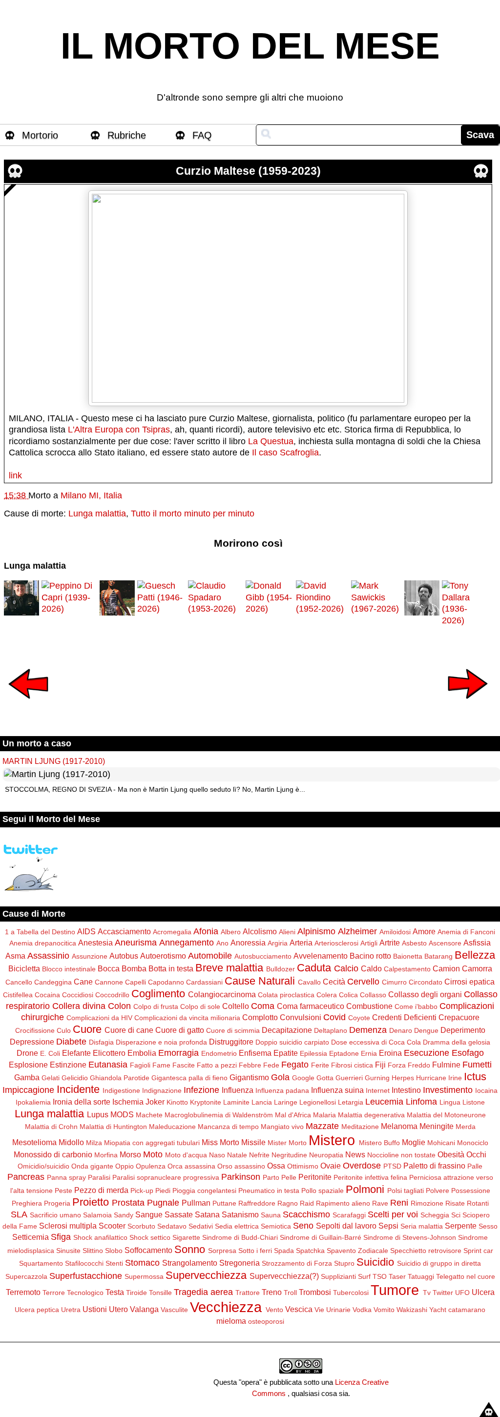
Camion (446, 968)
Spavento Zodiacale (357, 1250)
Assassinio (48, 956)
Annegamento (186, 942)
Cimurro (394, 982)
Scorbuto (141, 1226)
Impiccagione (28, 1090)
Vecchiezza (226, 1307)
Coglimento (158, 993)
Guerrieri (349, 1078)
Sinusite (68, 1250)
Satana (207, 1214)
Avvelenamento (320, 955)
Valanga (144, 1309)
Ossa (276, 1165)
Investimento (448, 1090)
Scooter (112, 1225)
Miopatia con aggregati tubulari (152, 1143)
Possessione (470, 1190)
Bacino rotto (370, 955)
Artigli (368, 943)
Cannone (109, 982)
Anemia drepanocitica (42, 943)
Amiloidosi (395, 932)
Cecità (334, 981)
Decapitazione (287, 1030)
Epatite (285, 1052)
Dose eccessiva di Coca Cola (376, 1042)
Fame (161, 1065)
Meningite (436, 1126)
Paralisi (99, 1177)
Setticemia (30, 1236)
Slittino (93, 1250)
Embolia (141, 1052)
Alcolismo (260, 931)
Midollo (71, 1142)
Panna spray (66, 1177)
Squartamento (41, 1263)
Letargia (350, 1102)
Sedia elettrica (237, 1226)
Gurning (377, 1078)
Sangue (149, 1214)
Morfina (106, 1155)
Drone (27, 1052)
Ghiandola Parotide (119, 1078)
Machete (149, 1115)
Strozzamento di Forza (297, 1263)
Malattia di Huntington (113, 1126)
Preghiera (27, 1203)
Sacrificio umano (55, 1215)
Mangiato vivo (282, 1126)
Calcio (346, 968)
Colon (119, 1006)
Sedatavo (172, 1226)
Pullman (196, 1202)
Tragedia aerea (203, 1292)
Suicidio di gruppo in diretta (439, 1263)
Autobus (123, 955)
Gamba (27, 1077)
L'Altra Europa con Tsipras (119, 429)
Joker (155, 1101)
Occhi (476, 1154)
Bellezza (475, 955)
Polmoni (365, 1189)
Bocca (109, 968)
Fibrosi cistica (352, 1065)
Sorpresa (222, 1250)
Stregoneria (239, 1262)
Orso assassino (241, 1166)
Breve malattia (229, 968)
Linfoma (421, 1102)
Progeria (57, 1203)
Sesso (488, 1226)
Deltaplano (330, 1030)
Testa (114, 1292)
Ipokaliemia (33, 1102)
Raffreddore (256, 1203)
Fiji (380, 1064)
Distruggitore (231, 1041)
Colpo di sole (200, 1006)
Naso (217, 1155)
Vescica (298, 1309)
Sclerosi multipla (68, 1225)
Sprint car (478, 1250)
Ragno (287, 1203)
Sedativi (200, 1226)
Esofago (468, 1053)
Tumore (395, 1290)
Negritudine (289, 1155)
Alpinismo (316, 931)
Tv (427, 1292)
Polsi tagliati (405, 1190)
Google (303, 1078)
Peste (63, 1190)
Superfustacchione (85, 1276)
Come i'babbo (416, 1006)
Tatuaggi (421, 1276)
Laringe (285, 1102)
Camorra (477, 968)
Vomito (384, 1310)
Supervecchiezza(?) (284, 1276)
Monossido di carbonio (53, 1154)
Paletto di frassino (434, 1165)
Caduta (314, 968)
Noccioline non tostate (401, 1155)
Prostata (128, 1203)
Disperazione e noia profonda (161, 1042)
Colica (348, 995)
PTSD (392, 1166)
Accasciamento (124, 931)
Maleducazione (172, 1126)
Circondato (425, 982)
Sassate (179, 1214)
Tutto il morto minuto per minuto (192, 513)
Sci (455, 1215)
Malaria (324, 1115)
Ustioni (95, 1309)
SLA (19, 1214)
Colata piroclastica (286, 995)
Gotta (324, 1078)
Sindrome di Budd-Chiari (240, 1237)
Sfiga (61, 1237)
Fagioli (140, 1065)
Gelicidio (75, 1078)
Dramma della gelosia (456, 1042)
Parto (271, 1177)
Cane (83, 981)
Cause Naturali (260, 981)
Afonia (205, 931)
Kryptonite (205, 1102)
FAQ (202, 135)
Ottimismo (302, 1166)
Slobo (114, 1250)
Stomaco (142, 1263)
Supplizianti (338, 1276)
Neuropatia (326, 1155)
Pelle (288, 1177)
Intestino (406, 1090)
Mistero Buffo (379, 1143)
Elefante (76, 1052)
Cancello (18, 982)
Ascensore (445, 943)
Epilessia (313, 1053)
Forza (397, 1065)
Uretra (71, 1310)
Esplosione (28, 1064)
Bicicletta (24, 968)
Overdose (362, 1166)
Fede (271, 1065)
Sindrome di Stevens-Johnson (409, 1237)
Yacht (437, 1310)
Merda (466, 1126)
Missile (253, 1142)
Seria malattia (421, 1226)
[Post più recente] (28, 705)
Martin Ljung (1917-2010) (53, 761)
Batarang (438, 956)
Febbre (250, 1065)
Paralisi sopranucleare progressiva (165, 1177)
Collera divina (78, 1006)
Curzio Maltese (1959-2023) (248, 171)
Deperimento (462, 1030)
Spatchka (310, 1250)
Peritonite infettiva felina (370, 1177)
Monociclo (472, 1143)
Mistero (332, 1140)
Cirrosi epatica (469, 981)
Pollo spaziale (322, 1190)
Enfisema (255, 1052)
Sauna (271, 1215)
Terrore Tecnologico (73, 1292)
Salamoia (97, 1215)
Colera (326, 995)
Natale (237, 1155)
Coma (262, 1006)
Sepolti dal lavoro (346, 1225)
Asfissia (477, 942)
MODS (122, 1114)
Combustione (369, 1006)
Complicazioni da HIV (99, 1018)
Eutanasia (107, 1064)
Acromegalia (172, 932)
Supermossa (144, 1276)
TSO (380, 1276)
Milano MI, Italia (91, 495)
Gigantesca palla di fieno (189, 1078)
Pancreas (25, 1177)
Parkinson (240, 1177)
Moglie (413, 1142)
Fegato (295, 1064)
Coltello (235, 1006)
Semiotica (276, 1226)
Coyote (359, 1018)
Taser (397, 1276)
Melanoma (399, 1126)
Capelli (135, 982)
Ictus (475, 1076)
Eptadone (344, 1053)
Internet (378, 1090)
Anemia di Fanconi (466, 932)
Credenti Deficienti (404, 1017)
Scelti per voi (393, 1214)
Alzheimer (357, 931)
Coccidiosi (77, 995)
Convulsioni (300, 1017)
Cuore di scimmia (233, 1030)
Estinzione (68, 1064)
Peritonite (315, 1176)
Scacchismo (306, 1214)
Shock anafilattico (100, 1237)
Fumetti (477, 1064)
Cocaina (47, 995)
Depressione (32, 1041)
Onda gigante (92, 1166)
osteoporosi (266, 1321)
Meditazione (360, 1126)
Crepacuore (458, 1017)
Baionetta (407, 956)
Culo (64, 1030)
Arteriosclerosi (336, 943)
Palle (474, 1166)
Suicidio (375, 1262)
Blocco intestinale (69, 969)
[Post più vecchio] (467, 705)
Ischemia (128, 1101)
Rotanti (478, 1203)
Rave (380, 1203)
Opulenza (151, 1166)
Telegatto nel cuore (465, 1276)
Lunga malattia (97, 513)
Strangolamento (189, 1262)
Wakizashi (411, 1310)
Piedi (162, 1190)
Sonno (189, 1249)
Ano (222, 943)
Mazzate (322, 1126)
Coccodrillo (112, 995)
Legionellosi (317, 1102)
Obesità (451, 1154)
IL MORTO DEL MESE (250, 45)
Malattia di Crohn (51, 1126)
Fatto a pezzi (217, 1065)
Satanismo (240, 1214)
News (355, 1154)
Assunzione (89, 956)
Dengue (426, 1030)
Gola (280, 1077)
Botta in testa (170, 968)
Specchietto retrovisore (425, 1250)
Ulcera (483, 1292)
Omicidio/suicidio (43, 1166)
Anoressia (248, 942)
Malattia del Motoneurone (446, 1115)
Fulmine (446, 1064)
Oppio (124, 1166)
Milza (94, 1143)
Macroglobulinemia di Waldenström (219, 1115)
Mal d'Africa (293, 1115)
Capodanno (166, 982)
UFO (462, 1292)
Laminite (236, 1102)
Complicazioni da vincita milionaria (187, 1018)
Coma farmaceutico (310, 1006)
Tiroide (136, 1292)
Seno (303, 1226)
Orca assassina (191, 1166)
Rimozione (427, 1203)
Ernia (369, 1053)
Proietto (90, 1202)
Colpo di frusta (155, 1006)
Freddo (419, 1065)
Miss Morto (220, 1142)
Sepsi (388, 1225)
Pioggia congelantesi (204, 1190)
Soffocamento (148, 1250)
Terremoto (23, 1292)
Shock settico (149, 1237)
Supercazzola (26, 1276)
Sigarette (186, 1237)
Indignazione (162, 1090)
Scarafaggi (349, 1215)
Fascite (183, 1065)
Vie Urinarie (332, 1310)
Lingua (449, 1102)
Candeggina (53, 982)
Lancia (261, 1102)
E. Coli (50, 1053)
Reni (399, 1203)
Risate (455, 1203)
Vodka (362, 1310)
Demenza (368, 1030)
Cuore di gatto (179, 1030)
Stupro (344, 1263)
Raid (307, 1203)
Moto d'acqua (186, 1155)
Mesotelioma (34, 1142)
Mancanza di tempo (228, 1126)
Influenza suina (337, 1090)
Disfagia (101, 1042)
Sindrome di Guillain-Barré (320, 1237)
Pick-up (141, 1190)
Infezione (201, 1090)
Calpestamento (407, 969)
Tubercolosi (351, 1292)
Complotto (260, 1017)
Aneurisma (136, 942)
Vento (274, 1310)
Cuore (87, 1029)
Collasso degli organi (425, 994)
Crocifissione (35, 1030)
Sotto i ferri (255, 1250)
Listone (473, 1102)
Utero (118, 1309)
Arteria (301, 942)
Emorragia (178, 1053)
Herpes (403, 1078)
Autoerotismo (163, 955)
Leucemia (384, 1102)
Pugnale (163, 1203)
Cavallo (309, 982)
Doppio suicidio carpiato (292, 1042)
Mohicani (441, 1143)
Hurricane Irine (439, 1078)
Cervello (363, 981)
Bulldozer (280, 969)
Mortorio (40, 135)
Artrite (389, 942)
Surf (364, 1276)
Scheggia (434, 1215)
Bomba (134, 968)
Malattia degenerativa (371, 1115)
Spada (284, 1250)
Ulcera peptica (37, 1310)
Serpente (461, 1225)
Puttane (224, 1203)
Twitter (443, 1292)
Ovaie (330, 1165)
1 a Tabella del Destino (40, 932)
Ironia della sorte (81, 1101)
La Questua (270, 441)
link (15, 475)
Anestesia (95, 942)
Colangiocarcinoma (222, 994)
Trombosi (315, 1292)
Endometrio (219, 1053)
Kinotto (177, 1102)
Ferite (320, 1065)
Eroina (390, 1052)
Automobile (210, 956)
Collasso (373, 995)
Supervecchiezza (206, 1275)
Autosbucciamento (263, 956)
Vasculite (174, 1310)
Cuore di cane (128, 1030)
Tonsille (160, 1292)
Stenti (114, 1263)
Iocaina (486, 1090)
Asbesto (414, 943)
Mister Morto (287, 1143)
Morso (130, 1154)
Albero (231, 932)
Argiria (278, 943)
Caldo (371, 968)
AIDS (86, 931)
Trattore (247, 1292)
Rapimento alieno (343, 1203)
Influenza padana (282, 1090)
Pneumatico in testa (268, 1190)
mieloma (231, 1320)
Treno (272, 1292)
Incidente (78, 1089)
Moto (153, 1154)
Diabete (71, 1042)
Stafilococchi (84, 1263)
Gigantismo (249, 1077)
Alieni (287, 932)
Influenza (237, 1090)
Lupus (97, 1114)
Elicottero (109, 1052)
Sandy (123, 1215)
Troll (290, 1292)
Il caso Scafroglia (285, 452)
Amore (424, 931)
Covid (334, 1017)
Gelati (51, 1078)
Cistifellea (18, 995)
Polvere (437, 1190)
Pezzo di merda (101, 1190)
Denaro (400, 1030)
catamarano (466, 1310)
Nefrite (259, 1155)
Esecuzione (426, 1053)
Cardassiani (204, 982)
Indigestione (121, 1090)
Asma (15, 955)
